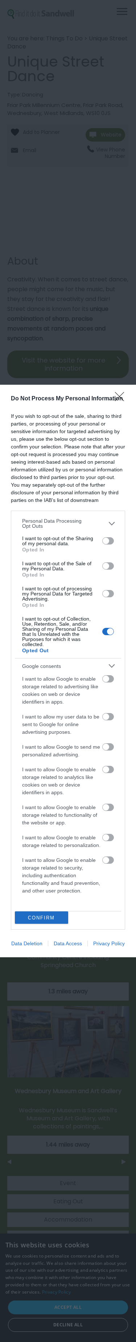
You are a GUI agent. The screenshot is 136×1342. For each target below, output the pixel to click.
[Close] (122, 399)
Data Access (68, 943)
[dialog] (68, 671)
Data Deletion (26, 943)
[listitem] (68, 523)
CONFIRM (41, 918)
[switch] (108, 541)
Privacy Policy (109, 943)
